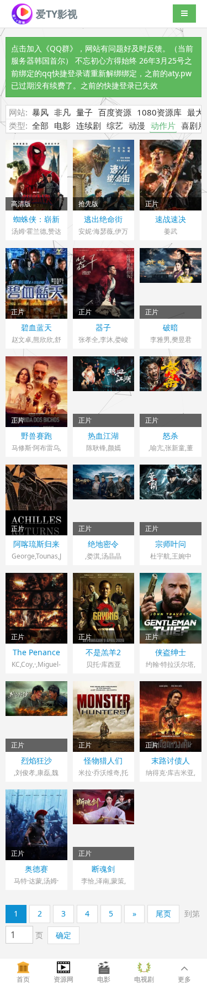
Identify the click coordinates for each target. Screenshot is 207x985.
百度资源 (114, 112)
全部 (40, 125)
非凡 (62, 112)
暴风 (40, 112)
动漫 (137, 125)
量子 (84, 112)
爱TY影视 (55, 13)
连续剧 (88, 125)
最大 (195, 112)
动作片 (163, 125)
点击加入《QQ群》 (44, 48)
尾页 (163, 913)
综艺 (115, 125)
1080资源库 (159, 112)
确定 (63, 935)
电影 (62, 125)
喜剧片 (193, 125)
